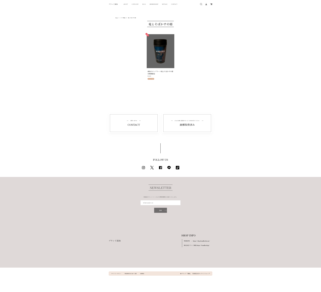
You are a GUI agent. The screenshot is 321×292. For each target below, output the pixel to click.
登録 (160, 210)
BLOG (144, 4)
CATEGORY (135, 4)
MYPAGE (164, 4)
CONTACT (174, 4)
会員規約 (142, 273)
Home (116, 17)
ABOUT (125, 4)
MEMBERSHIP (154, 4)
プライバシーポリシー (116, 273)
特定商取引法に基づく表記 (131, 273)
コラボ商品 (122, 17)
